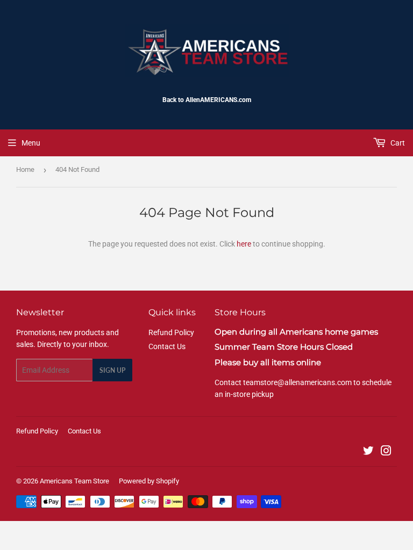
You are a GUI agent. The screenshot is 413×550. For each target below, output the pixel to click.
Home (25, 169)
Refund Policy (171, 332)
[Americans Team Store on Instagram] (386, 452)
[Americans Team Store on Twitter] (368, 452)
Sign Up (112, 370)
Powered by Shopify (149, 481)
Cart (397, 143)
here (244, 244)
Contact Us (167, 346)
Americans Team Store (74, 481)
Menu (31, 143)
